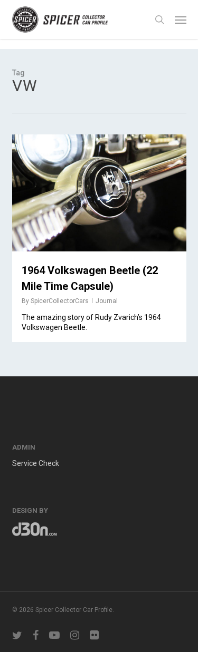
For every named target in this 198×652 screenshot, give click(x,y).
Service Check (35, 463)
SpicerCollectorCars (60, 301)
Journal (107, 301)
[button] (180, 19)
